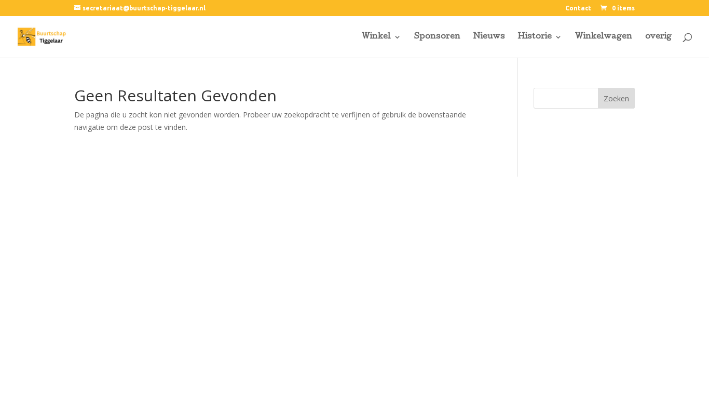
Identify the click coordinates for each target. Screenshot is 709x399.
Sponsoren (437, 37)
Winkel (376, 37)
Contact (578, 8)
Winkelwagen (603, 37)
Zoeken (616, 98)
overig (658, 37)
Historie (535, 37)
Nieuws (489, 37)
